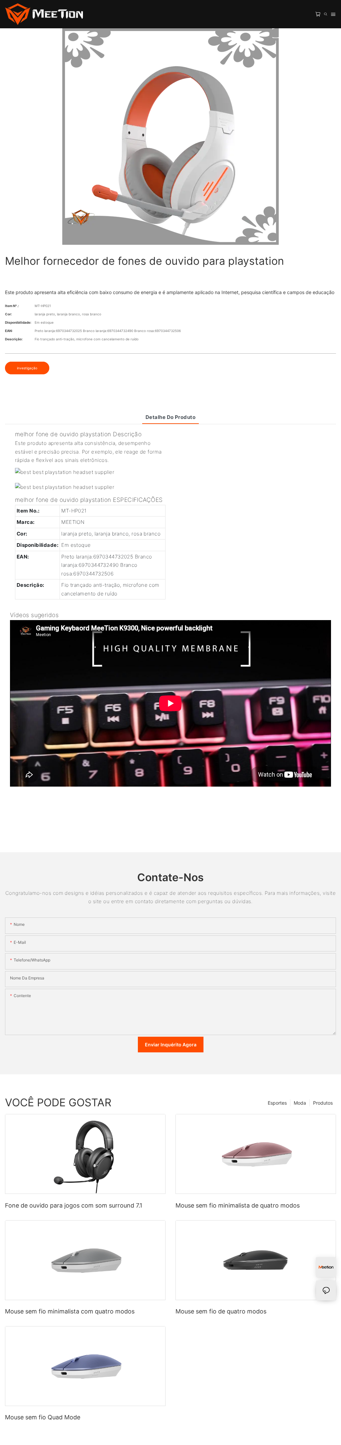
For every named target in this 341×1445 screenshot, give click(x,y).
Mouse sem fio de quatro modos (220, 1311)
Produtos (323, 1103)
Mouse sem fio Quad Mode (42, 1417)
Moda (300, 1103)
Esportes (277, 1103)
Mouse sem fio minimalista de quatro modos (237, 1205)
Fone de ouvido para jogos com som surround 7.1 (73, 1205)
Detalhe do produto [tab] (170, 417)
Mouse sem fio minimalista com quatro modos (70, 1311)
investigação (27, 368)
